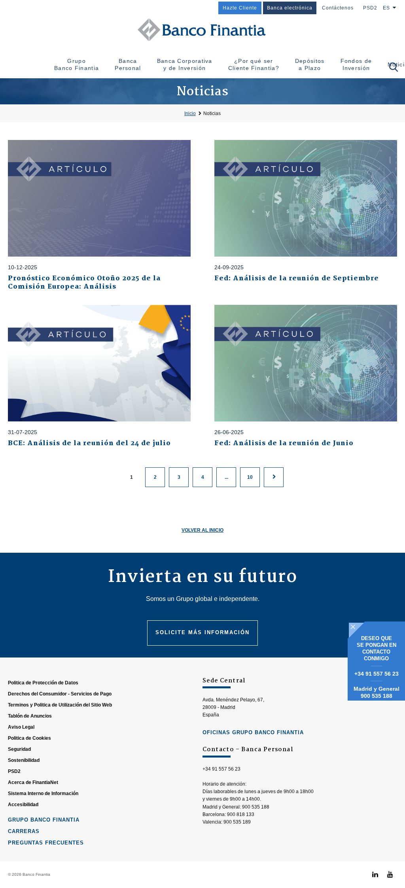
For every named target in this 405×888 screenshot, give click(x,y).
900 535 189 (237, 822)
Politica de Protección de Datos (43, 683)
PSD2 (370, 8)
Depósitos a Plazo (310, 64)
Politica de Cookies (29, 738)
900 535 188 (376, 696)
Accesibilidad (23, 804)
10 (250, 477)
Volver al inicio (202, 530)
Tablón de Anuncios (30, 716)
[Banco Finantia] (202, 29)
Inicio (190, 113)
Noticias (212, 113)
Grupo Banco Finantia (76, 64)
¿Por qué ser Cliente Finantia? (253, 64)
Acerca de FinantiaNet (33, 782)
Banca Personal (128, 64)
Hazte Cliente (240, 8)
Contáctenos (338, 8)
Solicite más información (202, 632)
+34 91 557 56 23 (376, 674)
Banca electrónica (289, 8)
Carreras (24, 831)
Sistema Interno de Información (43, 793)
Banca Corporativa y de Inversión (184, 64)
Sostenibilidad (24, 760)
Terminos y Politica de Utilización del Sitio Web (60, 705)
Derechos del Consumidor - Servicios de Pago (60, 694)
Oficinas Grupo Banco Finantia (253, 732)
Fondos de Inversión (356, 64)
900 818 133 (240, 814)
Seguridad (19, 749)
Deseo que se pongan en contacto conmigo (376, 648)
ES (386, 8)
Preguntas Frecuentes (46, 842)
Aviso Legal (21, 727)
